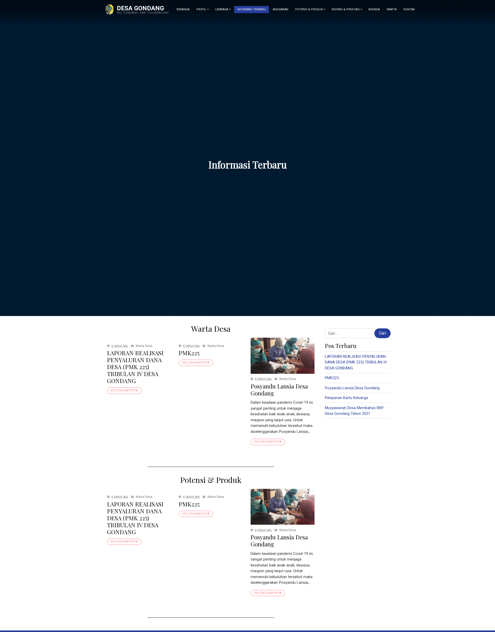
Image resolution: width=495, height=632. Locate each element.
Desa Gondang (140, 8)
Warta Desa (144, 346)
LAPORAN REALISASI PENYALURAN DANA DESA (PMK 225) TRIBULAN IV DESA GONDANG (135, 367)
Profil (201, 9)
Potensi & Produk (309, 9)
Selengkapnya (124, 390)
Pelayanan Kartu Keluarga (346, 397)
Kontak (409, 9)
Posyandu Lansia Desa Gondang (279, 389)
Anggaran (280, 9)
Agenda (374, 9)
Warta (392, 9)
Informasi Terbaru (251, 9)
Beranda (183, 9)
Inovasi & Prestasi (346, 9)
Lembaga (222, 9)
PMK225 (189, 353)
